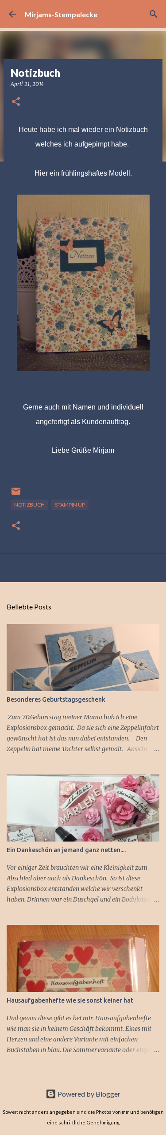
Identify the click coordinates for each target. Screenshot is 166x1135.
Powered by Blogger (88, 1094)
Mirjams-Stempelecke (61, 14)
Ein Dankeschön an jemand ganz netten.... (66, 849)
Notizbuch (29, 504)
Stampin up (70, 504)
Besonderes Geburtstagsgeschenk (56, 699)
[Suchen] (153, 14)
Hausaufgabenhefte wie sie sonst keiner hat (70, 1000)
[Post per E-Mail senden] (16, 494)
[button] (16, 102)
